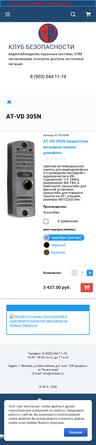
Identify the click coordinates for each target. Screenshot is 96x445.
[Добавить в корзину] (87, 287)
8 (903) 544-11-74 (48, 76)
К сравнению (67, 221)
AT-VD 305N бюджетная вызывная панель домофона (65, 147)
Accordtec (51, 212)
